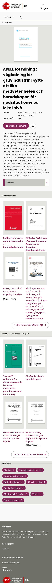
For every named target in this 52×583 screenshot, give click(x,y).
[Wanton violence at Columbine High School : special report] (13, 412)
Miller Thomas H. (33, 445)
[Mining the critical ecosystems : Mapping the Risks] (13, 268)
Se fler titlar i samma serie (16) (28, 454)
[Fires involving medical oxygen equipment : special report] (36, 412)
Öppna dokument (17, 125)
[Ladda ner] (33, 126)
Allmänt (7, 470)
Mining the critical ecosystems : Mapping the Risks (12, 291)
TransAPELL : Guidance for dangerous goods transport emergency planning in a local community (12, 385)
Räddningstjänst (12, 482)
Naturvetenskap (11, 500)
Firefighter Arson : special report (35, 378)
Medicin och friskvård (14, 494)
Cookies (5, 548)
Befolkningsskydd (12, 488)
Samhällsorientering (29, 470)
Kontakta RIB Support (11, 562)
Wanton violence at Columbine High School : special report (13, 437)
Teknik (35, 494)
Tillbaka (8, 22)
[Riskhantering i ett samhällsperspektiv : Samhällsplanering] (13, 218)
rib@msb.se (7, 570)
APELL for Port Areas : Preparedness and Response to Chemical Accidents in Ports (36, 244)
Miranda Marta (9, 299)
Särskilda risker (35, 482)
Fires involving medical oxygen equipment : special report (36, 437)
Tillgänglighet (8, 544)
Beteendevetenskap (13, 476)
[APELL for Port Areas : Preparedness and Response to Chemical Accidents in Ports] (36, 218)
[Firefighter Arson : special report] (36, 356)
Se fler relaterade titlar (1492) (28, 325)
